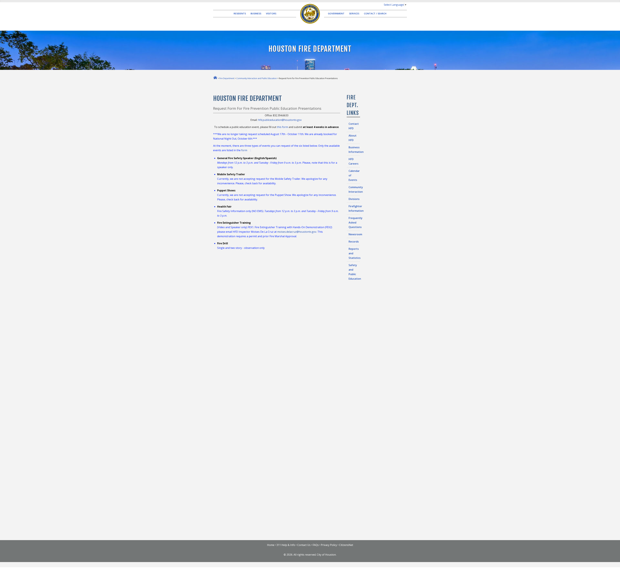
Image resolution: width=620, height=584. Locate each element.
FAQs (316, 545)
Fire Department (226, 78)
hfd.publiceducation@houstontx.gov (280, 120)
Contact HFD (354, 126)
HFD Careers (353, 161)
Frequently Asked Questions (354, 222)
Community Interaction (354, 189)
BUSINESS (256, 13)
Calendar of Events (354, 175)
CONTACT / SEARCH (375, 13)
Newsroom (354, 234)
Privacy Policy (329, 545)
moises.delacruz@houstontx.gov (296, 232)
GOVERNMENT (336, 13)
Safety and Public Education (354, 271)
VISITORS (271, 13)
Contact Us (303, 545)
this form (283, 127)
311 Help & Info (285, 545)
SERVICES (354, 13)
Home (270, 545)
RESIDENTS (240, 13)
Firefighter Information (354, 208)
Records (354, 241)
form (244, 150)
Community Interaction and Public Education (256, 78)
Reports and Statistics (354, 253)
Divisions (354, 199)
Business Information (354, 150)
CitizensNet (346, 545)
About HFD (352, 138)
